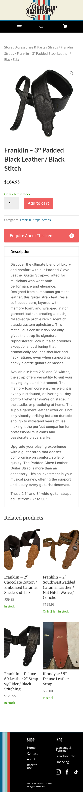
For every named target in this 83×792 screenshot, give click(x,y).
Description (20, 251)
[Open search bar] (41, 26)
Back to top (32, 766)
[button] (71, 73)
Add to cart (38, 203)
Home (31, 748)
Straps (53, 47)
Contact (32, 753)
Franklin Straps (30, 220)
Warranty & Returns (64, 749)
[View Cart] (65, 27)
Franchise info (65, 756)
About (31, 759)
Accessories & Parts (30, 47)
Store (8, 47)
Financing (62, 762)
